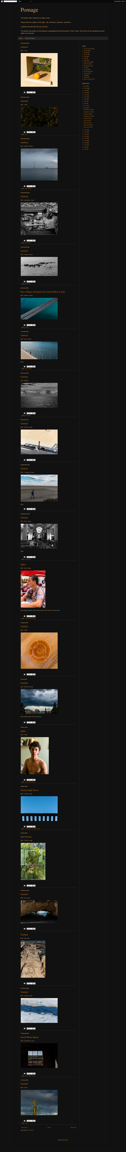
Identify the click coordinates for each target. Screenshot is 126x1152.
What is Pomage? (88, 79)
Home (49, 1127)
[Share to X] (31, 92)
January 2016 (87, 127)
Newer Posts (24, 1127)
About (21, 38)
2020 (85, 99)
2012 (85, 136)
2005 (85, 149)
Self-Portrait (26, 836)
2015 (85, 130)
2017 (85, 105)
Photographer (87, 66)
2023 (85, 92)
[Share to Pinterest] (35, 92)
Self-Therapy (87, 71)
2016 (85, 108)
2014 (85, 132)
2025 (85, 88)
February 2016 (87, 125)
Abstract (27, 327)
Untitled (24, 46)
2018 (85, 103)
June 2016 (86, 120)
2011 (85, 138)
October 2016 (87, 114)
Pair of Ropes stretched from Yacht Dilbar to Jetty (43, 291)
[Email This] (28, 92)
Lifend (85, 60)
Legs (85, 58)
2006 (85, 147)
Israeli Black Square (30, 1037)
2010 (85, 140)
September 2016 (88, 116)
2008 (85, 145)
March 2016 (87, 122)
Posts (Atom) (30, 1130)
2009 (85, 142)
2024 (85, 90)
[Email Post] (24, 92)
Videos (85, 77)
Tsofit (26, 134)
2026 (85, 86)
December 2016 (88, 109)
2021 (85, 97)
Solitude (86, 73)
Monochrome (28, 242)
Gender (86, 54)
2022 (85, 95)
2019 (85, 101)
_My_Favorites (28, 188)
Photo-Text (37, 828)
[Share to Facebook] (33, 92)
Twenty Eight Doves (29, 790)
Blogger (66, 1140)
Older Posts (73, 1127)
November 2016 (88, 112)
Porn (85, 67)
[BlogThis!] (29, 92)
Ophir (23, 564)
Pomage (29, 9)
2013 (85, 134)
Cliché (85, 52)
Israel (33, 828)
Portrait (33, 618)
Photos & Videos (30, 38)
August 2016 (87, 118)
